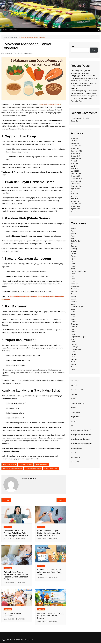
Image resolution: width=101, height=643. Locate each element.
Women (73, 367)
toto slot (73, 421)
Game (73, 274)
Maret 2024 (75, 201)
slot (72, 426)
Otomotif (74, 327)
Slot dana (74, 394)
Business (74, 246)
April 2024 (74, 199)
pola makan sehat (51, 468)
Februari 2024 (76, 204)
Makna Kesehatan (77, 306)
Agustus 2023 (75, 209)
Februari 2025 (76, 173)
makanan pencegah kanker (13, 468)
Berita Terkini (75, 241)
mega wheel (75, 417)
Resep (73, 339)
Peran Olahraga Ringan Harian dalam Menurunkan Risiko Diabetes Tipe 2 (48, 533)
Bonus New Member (78, 403)
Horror (73, 279)
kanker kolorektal (26, 464)
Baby (72, 238)
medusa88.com (76, 448)
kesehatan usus (42, 464)
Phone (73, 332)
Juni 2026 (74, 138)
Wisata (73, 362)
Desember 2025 (76, 151)
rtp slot (73, 408)
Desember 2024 (76, 178)
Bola (72, 243)
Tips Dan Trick (76, 349)
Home (4, 30)
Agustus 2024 (75, 188)
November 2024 (76, 181)
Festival (73, 256)
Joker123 (74, 399)
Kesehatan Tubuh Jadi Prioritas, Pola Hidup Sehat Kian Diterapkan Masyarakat (16, 533)
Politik (73, 334)
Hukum (73, 281)
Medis (73, 309)
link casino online (77, 390)
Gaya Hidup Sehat (10, 464)
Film (72, 261)
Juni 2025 (74, 163)
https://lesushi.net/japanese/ (80, 439)
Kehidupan (75, 289)
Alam (72, 231)
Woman (73, 364)
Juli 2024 (74, 191)
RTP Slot (74, 385)
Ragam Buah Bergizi (78, 337)
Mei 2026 (74, 141)
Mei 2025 (74, 166)
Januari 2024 (75, 206)
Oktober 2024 (75, 183)
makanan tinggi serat (34, 468)
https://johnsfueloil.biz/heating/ (81, 435)
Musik (73, 316)
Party (72, 329)
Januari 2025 (75, 176)
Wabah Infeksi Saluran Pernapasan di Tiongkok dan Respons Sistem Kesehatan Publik (84, 98)
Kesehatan (13, 30)
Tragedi (73, 354)
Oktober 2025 (75, 156)
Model (73, 314)
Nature (73, 319)
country (73, 251)
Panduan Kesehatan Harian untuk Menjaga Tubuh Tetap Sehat (49, 572)
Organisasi (74, 324)
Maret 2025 (75, 171)
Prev (7, 500)
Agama (73, 228)
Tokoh (73, 352)
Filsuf (73, 264)
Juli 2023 (74, 211)
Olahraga (74, 321)
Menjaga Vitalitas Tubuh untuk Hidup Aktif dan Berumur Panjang (50, 615)
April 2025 (74, 168)
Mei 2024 (74, 196)
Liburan (73, 299)
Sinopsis (74, 344)
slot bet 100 (75, 381)
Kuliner (73, 296)
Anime (73, 236)
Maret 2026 (75, 143)
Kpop (73, 294)
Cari (72, 46)
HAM (72, 276)
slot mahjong (75, 457)
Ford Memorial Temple (79, 271)
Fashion (74, 254)
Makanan (74, 301)
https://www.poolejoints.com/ (81, 430)
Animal (73, 233)
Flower (73, 266)
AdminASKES (7, 53)
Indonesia (74, 284)
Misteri (73, 311)
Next (60, 500)
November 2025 (76, 153)
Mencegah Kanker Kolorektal (50, 104)
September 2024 (76, 186)
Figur (72, 259)
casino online (75, 412)
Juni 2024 (74, 194)
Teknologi (74, 347)
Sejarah (73, 342)
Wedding (74, 359)
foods (73, 269)
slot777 (73, 452)
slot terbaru (75, 461)
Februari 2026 (76, 146)
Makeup (73, 304)
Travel (73, 357)
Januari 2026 (75, 148)
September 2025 (76, 158)
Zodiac (73, 369)
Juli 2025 (74, 161)
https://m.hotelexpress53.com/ (81, 443)
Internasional (75, 286)
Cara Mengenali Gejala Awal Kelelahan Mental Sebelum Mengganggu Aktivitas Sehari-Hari (83, 73)
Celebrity (74, 248)
